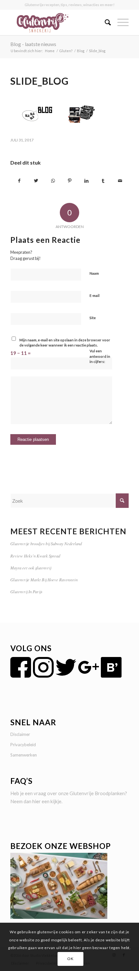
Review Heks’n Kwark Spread (35, 555)
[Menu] (120, 22)
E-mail (95, 295)
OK (70, 958)
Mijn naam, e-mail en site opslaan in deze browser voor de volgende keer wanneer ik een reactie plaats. (64, 342)
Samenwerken (23, 754)
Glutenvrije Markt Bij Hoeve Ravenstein (44, 579)
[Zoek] (104, 22)
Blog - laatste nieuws (33, 44)
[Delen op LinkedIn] (86, 181)
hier (36, 801)
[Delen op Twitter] (36, 181)
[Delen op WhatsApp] (53, 181)
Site (93, 318)
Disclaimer (20, 734)
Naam (94, 273)
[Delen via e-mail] (120, 181)
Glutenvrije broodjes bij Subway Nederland (46, 543)
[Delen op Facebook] (19, 181)
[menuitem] (104, 22)
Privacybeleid (23, 744)
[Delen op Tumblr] (103, 181)
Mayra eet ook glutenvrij (30, 567)
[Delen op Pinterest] (69, 181)
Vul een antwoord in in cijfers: (100, 356)
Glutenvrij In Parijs (26, 591)
